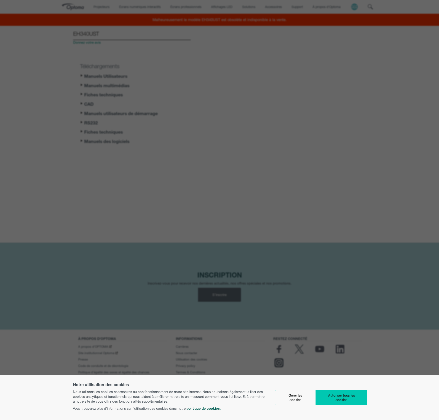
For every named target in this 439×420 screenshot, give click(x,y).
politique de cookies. (204, 408)
